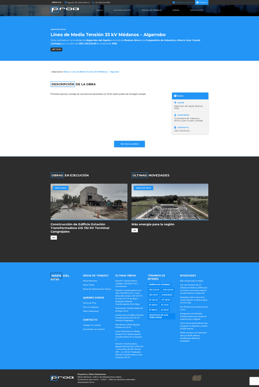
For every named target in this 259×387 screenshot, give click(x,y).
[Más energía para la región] (170, 202)
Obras (175, 10)
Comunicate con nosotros (94, 329)
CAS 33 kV (153, 295)
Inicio (99, 10)
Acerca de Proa (89, 303)
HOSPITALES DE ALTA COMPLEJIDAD (158, 316)
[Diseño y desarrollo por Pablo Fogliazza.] (196, 378)
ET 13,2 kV (153, 300)
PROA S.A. (57, 2)
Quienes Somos (122, 10)
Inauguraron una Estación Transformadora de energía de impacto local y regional (193, 316)
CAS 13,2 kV (154, 290)
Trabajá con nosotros (184, 2)
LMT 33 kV (56, 49)
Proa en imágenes (91, 307)
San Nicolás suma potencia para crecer (194, 308)
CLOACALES (167, 295)
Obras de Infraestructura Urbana (97, 289)
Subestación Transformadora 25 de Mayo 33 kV (129, 309)
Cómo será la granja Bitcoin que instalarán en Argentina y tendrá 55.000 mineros (193, 326)
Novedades (196, 10)
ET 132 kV (166, 300)
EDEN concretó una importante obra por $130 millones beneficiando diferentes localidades (193, 337)
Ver (53, 237)
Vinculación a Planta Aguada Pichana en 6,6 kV (127, 325)
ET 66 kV (165, 310)
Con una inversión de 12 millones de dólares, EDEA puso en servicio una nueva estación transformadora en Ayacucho (193, 289)
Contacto (202, 2)
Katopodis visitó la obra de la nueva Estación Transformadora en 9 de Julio (193, 300)
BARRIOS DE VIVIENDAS (159, 285)
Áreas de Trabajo (152, 10)
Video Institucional (90, 311)
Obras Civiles (60, 188)
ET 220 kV (153, 305)
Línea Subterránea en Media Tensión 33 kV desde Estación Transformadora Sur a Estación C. (128, 335)
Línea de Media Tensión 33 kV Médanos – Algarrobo (95, 72)
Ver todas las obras (129, 144)
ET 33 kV (165, 305)
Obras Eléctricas (58, 29)
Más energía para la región (153, 224)
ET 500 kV (153, 310)
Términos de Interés (156, 277)
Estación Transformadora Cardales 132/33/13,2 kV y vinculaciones (126, 283)
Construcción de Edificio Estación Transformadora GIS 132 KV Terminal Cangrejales (80, 227)
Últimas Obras (125, 275)
